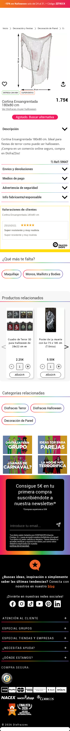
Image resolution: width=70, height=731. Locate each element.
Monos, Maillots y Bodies (43, 274)
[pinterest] (48, 604)
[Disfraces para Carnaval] (17, 473)
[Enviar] (58, 525)
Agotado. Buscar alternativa (35, 117)
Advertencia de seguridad (20, 188)
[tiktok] (30, 604)
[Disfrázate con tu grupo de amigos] (17, 453)
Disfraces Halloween (47, 408)
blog (51, 586)
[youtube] (39, 604)
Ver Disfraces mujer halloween (19, 109)
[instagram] (21, 604)
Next (65, 345)
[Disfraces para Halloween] (52, 473)
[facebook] (13, 604)
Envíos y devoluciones (18, 169)
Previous (2, 345)
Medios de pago (13, 178)
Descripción (11, 129)
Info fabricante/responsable (22, 197)
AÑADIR (20, 374)
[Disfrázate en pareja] (52, 453)
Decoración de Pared (18, 420)
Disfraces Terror (15, 408)
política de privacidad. (20, 546)
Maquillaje (11, 274)
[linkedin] (57, 604)
